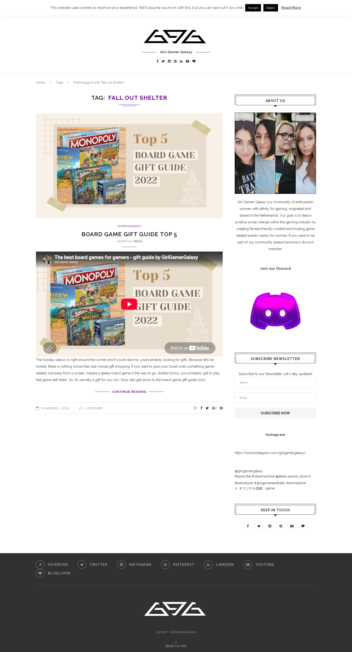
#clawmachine (263, 476)
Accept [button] (253, 8)
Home (40, 82)
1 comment (93, 408)
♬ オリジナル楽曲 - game (255, 488)
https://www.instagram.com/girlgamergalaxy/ (270, 453)
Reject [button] (270, 8)
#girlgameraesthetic (269, 483)
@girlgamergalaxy (249, 471)
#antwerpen (244, 483)
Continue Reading (129, 391)
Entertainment (129, 226)
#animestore (296, 483)
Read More (291, 8)
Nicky (137, 241)
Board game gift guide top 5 (129, 234)
